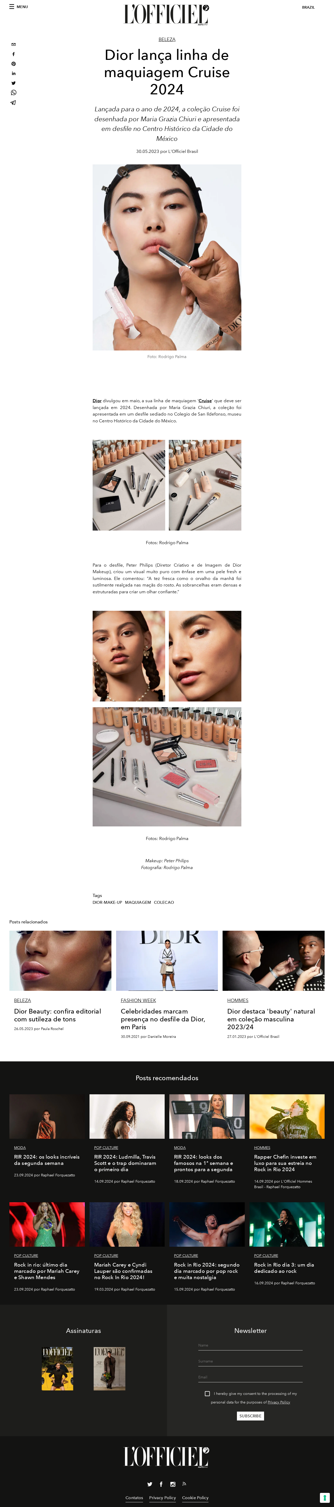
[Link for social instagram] (172, 1485)
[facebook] (13, 55)
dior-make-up (107, 902)
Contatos (134, 1497)
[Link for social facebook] (161, 1485)
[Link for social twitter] (149, 1485)
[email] (13, 45)
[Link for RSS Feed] (184, 1484)
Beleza (167, 39)
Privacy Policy (279, 1402)
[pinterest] (13, 64)
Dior (97, 400)
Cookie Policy (195, 1497)
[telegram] (13, 103)
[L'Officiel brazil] (167, 15)
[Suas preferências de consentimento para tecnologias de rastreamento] (325, 1498)
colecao (164, 902)
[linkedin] (13, 74)
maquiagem (138, 902)
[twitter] (13, 84)
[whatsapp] (13, 93)
